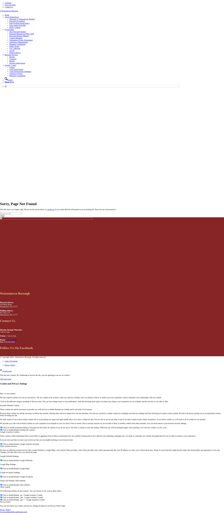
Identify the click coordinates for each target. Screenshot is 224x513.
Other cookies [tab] (5, 487)
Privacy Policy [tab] (5, 502)
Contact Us (9, 7)
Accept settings (5, 512)
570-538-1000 (11, 340)
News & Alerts (10, 5)
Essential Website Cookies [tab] (9, 405)
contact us (50, 209)
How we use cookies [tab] (7, 394)
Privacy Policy (5, 510)
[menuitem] (114, 3)
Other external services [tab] (8, 446)
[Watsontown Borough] (9, 11)
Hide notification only (19, 512)
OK (1, 379)
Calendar (8, 3)
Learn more (7, 379)
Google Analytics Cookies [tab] (9, 432)
